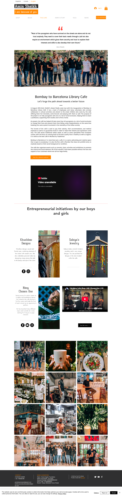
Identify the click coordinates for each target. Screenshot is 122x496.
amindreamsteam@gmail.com (23, 482)
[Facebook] (24, 271)
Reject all (104, 493)
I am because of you (26, 11)
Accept (114, 493)
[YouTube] (27, 325)
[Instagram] (28, 271)
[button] (106, 8)
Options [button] (96, 493)
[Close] (120, 492)
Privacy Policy (62, 494)
